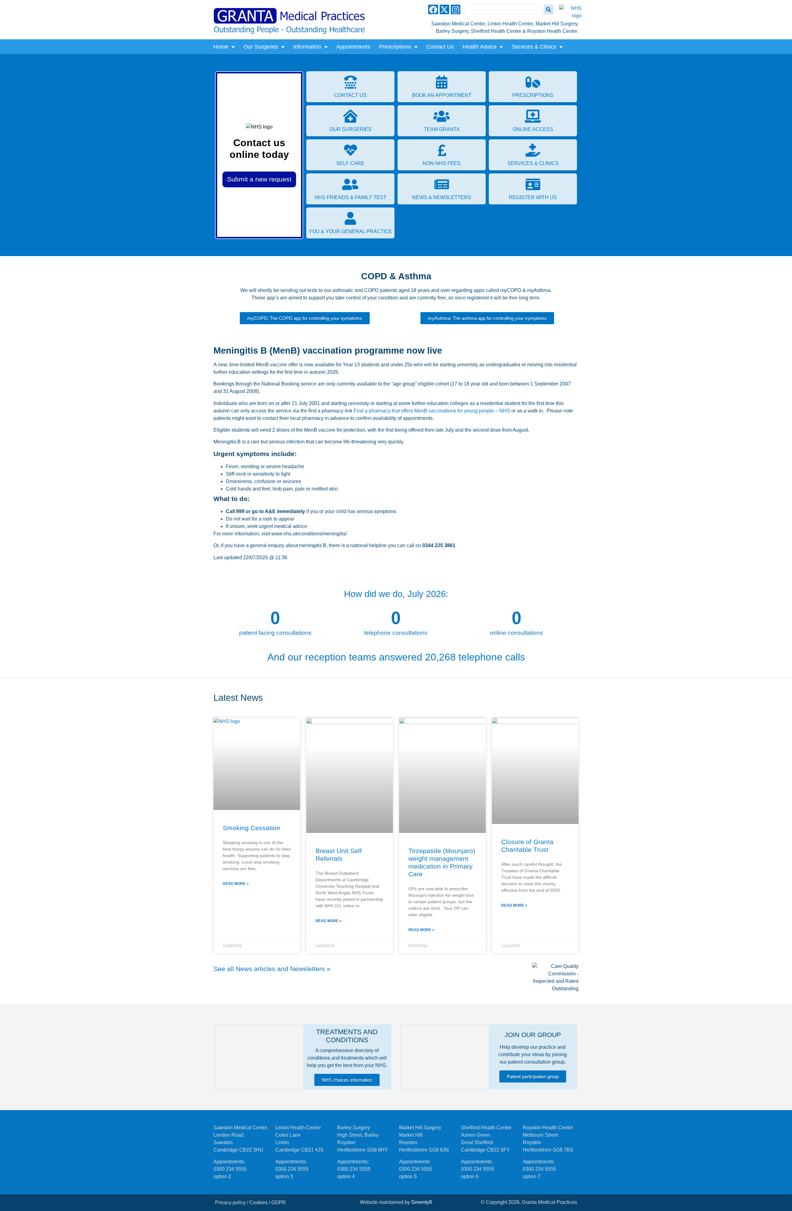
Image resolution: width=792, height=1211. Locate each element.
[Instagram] (455, 9)
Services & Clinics (534, 47)
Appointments (353, 47)
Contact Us (440, 47)
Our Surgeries (260, 47)
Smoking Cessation (251, 827)
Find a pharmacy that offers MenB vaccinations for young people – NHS (432, 410)
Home (220, 47)
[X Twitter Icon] (444, 9)
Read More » (236, 884)
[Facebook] (433, 9)
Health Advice (480, 47)
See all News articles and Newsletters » (271, 968)
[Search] (548, 9)
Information (307, 47)
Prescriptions (395, 47)
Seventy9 (421, 1202)
